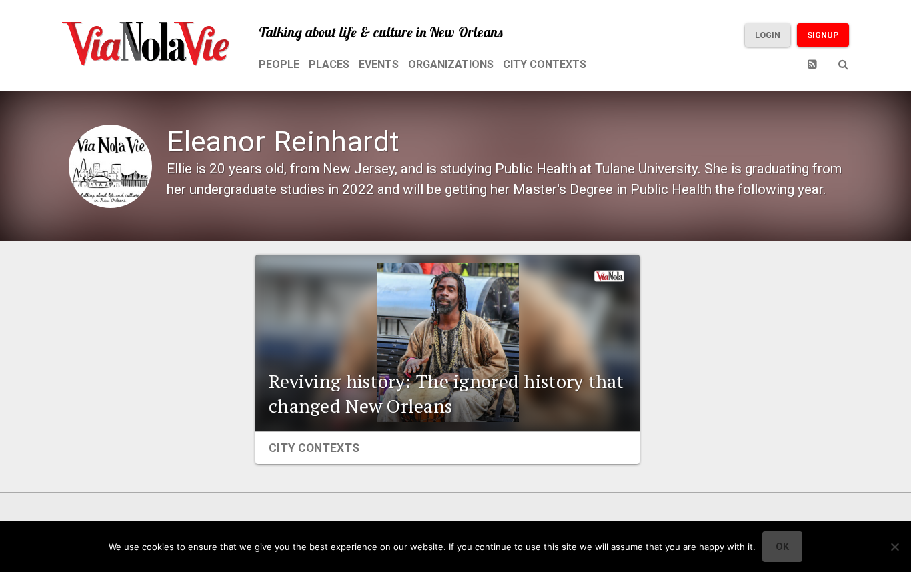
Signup (823, 35)
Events (379, 64)
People (279, 64)
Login (767, 35)
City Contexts (544, 64)
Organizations (451, 64)
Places (329, 64)
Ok (782, 546)
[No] (894, 546)
